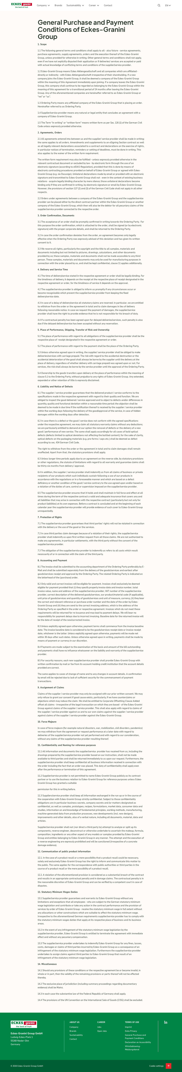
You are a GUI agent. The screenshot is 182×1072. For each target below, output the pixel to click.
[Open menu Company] (48, 5)
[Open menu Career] (98, 5)
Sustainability (73, 5)
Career (92, 5)
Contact (108, 5)
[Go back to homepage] (22, 5)
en (166, 5)
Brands (58, 5)
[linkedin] (165, 1022)
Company (42, 5)
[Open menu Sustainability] (83, 5)
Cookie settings (156, 1066)
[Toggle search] (158, 5)
